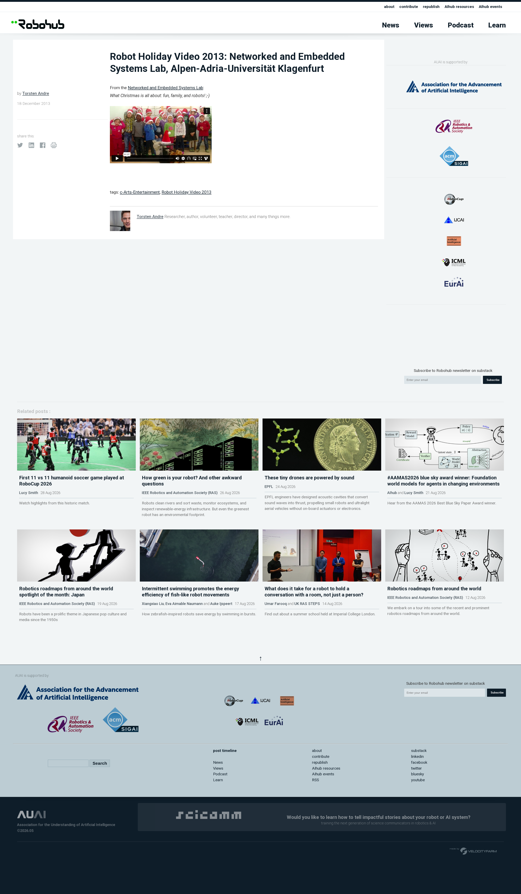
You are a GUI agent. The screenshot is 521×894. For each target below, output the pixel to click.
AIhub (392, 493)
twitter (416, 768)
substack (419, 750)
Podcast (461, 25)
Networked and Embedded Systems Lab (165, 87)
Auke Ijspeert (221, 603)
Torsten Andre (35, 93)
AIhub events (490, 6)
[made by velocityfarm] (473, 851)
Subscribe (493, 379)
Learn (497, 25)
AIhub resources (459, 6)
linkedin (417, 756)
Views (423, 25)
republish (431, 6)
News (390, 25)
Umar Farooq (276, 603)
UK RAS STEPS (307, 603)
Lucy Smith (28, 493)
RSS (315, 780)
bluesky (417, 774)
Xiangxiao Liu (153, 603)
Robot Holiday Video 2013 (186, 192)
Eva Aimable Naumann (184, 603)
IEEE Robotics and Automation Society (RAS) (180, 493)
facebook (419, 762)
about (389, 6)
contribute (408, 6)
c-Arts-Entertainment (140, 192)
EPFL (269, 486)
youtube (418, 780)
